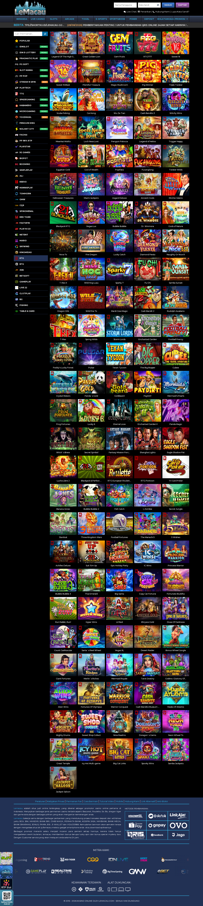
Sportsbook (117, 19)
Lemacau (18, 808)
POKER (133, 19)
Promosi (180, 19)
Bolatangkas (165, 19)
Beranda (21, 19)
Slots (53, 19)
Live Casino (38, 19)
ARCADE (69, 19)
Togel (85, 19)
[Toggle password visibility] (158, 5)
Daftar (182, 5)
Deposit (149, 19)
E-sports (101, 19)
